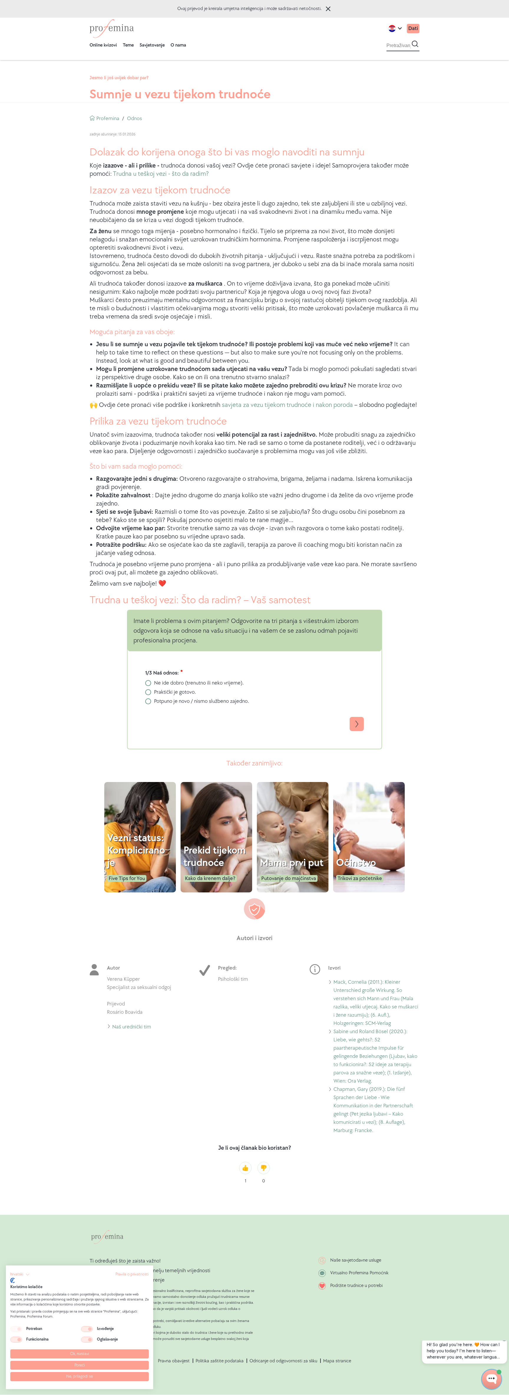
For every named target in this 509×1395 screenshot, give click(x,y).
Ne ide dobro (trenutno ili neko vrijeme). (199, 683)
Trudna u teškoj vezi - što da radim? (161, 174)
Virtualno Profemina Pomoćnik (359, 1273)
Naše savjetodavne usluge (355, 1260)
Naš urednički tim (131, 1028)
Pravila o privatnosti (132, 1274)
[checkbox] (16, 1329)
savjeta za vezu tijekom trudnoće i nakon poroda (287, 405)
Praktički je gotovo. (175, 692)
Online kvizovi (103, 45)
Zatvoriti (328, 8)
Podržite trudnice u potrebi (356, 1285)
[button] (20, 1274)
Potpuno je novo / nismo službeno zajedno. (201, 701)
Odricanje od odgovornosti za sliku (283, 1361)
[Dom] (112, 28)
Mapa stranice (337, 1361)
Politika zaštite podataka (220, 1361)
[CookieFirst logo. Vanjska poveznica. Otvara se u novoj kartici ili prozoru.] (12, 1280)
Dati (413, 28)
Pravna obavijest (174, 1361)
